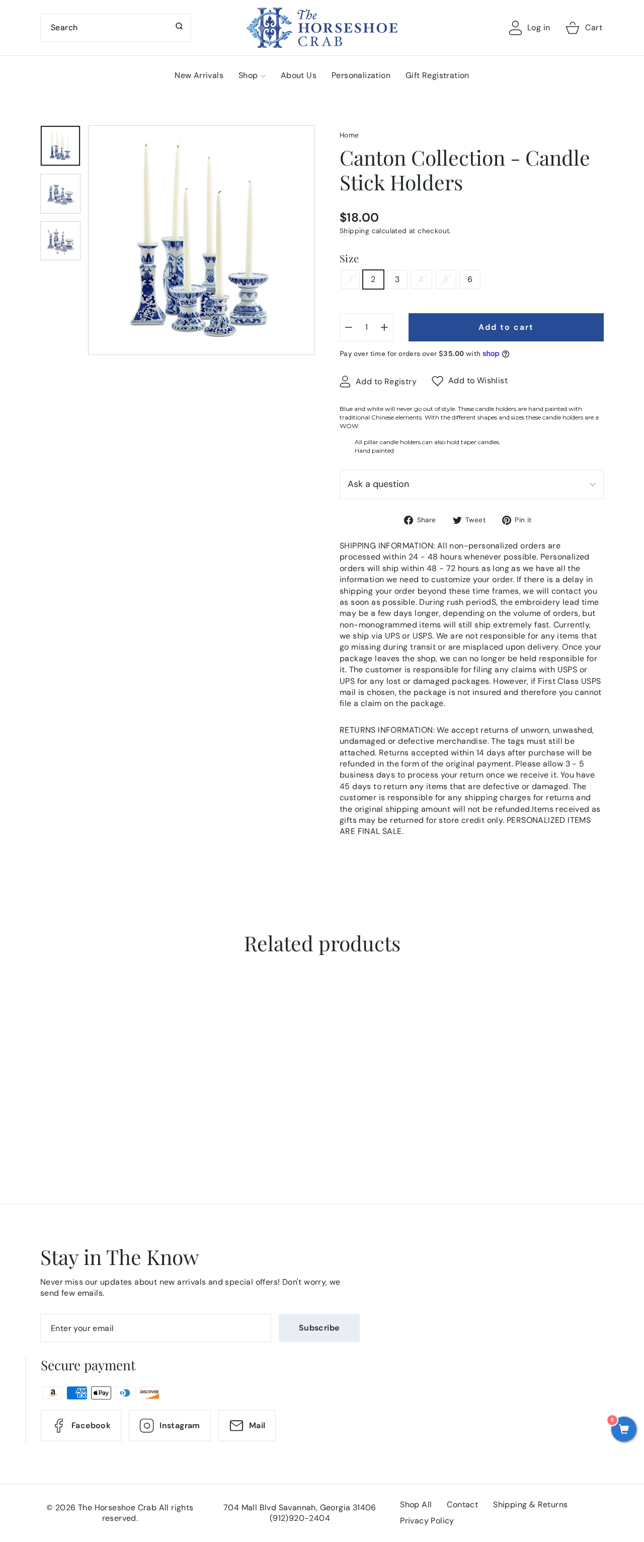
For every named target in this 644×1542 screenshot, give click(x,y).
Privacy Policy (427, 1520)
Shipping (354, 231)
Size (349, 258)
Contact (462, 1504)
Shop (248, 75)
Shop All (416, 1504)
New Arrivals (199, 75)
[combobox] (115, 28)
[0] (623, 1430)
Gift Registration (437, 75)
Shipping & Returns (530, 1504)
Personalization (361, 75)
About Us (298, 75)
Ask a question (378, 484)
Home (349, 135)
